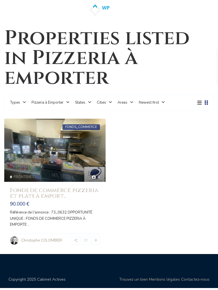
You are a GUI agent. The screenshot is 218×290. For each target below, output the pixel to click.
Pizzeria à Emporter (48, 102)
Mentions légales (164, 279)
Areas (122, 102)
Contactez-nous (195, 279)
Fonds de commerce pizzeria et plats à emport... (54, 193)
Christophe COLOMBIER (41, 240)
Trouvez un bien (133, 279)
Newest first (149, 102)
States (80, 102)
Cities (101, 102)
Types (15, 102)
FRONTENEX (24, 177)
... (29, 224)
